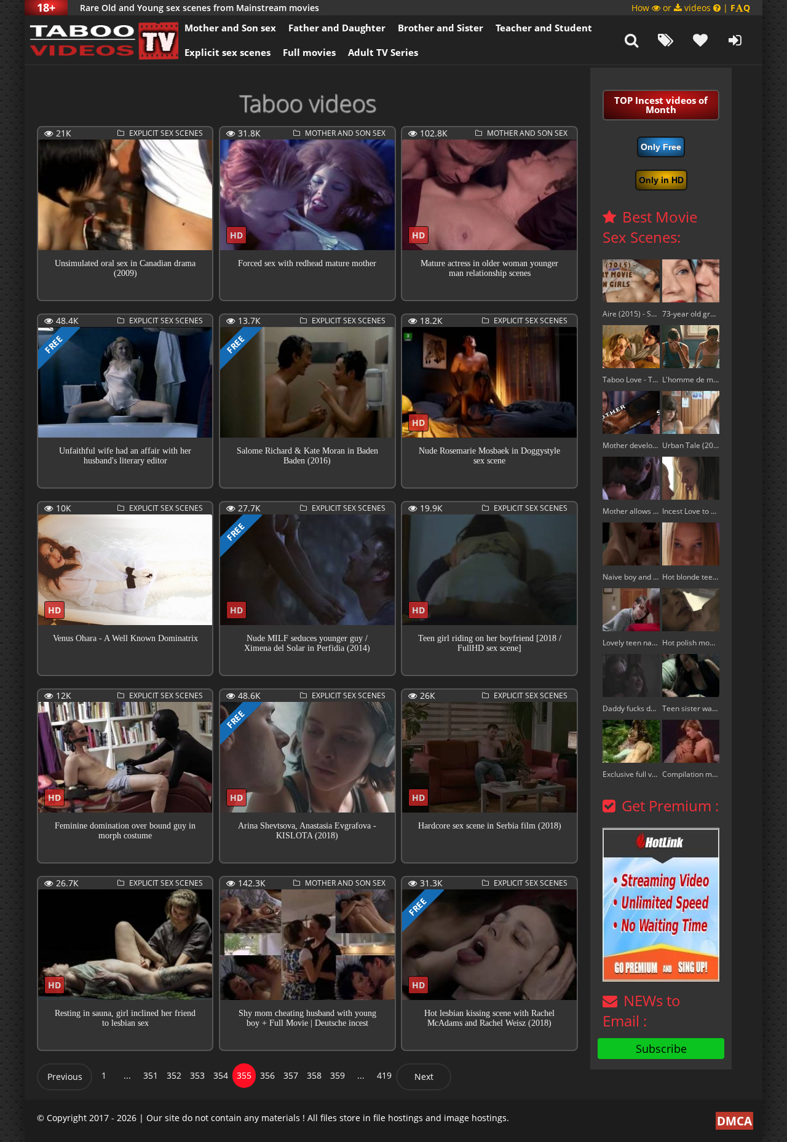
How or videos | (690, 8)
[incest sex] (101, 40)
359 (337, 1075)
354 (220, 1075)
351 (150, 1075)
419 (384, 1075)
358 (314, 1075)
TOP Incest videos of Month (661, 105)
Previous (64, 1076)
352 (174, 1075)
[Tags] (666, 40)
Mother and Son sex (230, 28)
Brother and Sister (440, 28)
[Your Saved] (700, 40)
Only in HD (661, 180)
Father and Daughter (337, 28)
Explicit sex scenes (227, 52)
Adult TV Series (383, 52)
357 (290, 1075)
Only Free (661, 147)
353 (197, 1075)
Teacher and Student (544, 28)
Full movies (309, 52)
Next (423, 1076)
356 (267, 1075)
